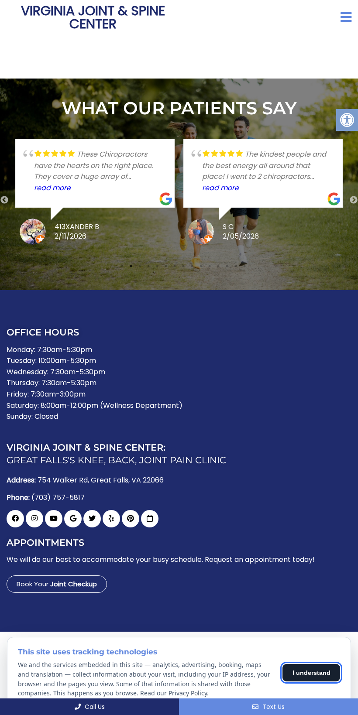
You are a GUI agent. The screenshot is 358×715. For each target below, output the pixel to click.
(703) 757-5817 (58, 497)
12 (218, 266)
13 (227, 266)
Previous (4, 200)
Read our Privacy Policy (173, 693)
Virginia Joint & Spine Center (93, 17)
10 (200, 266)
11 (209, 266)
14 (235, 266)
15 (244, 266)
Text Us (273, 706)
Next (353, 200)
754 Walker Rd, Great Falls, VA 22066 (101, 480)
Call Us (94, 706)
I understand (311, 672)
